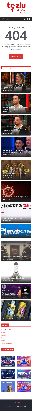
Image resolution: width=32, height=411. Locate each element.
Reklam (3, 341)
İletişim (3, 338)
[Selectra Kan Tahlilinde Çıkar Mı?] (16, 213)
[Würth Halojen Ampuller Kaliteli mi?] (16, 272)
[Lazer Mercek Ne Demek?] (16, 310)
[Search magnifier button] (30, 68)
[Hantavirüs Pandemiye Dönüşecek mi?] (16, 191)
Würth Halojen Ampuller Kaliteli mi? (14, 278)
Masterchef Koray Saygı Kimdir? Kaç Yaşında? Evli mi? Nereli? (14, 130)
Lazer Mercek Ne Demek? (11, 316)
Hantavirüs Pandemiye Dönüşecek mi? (15, 197)
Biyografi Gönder (6, 329)
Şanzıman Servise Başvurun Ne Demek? (15, 257)
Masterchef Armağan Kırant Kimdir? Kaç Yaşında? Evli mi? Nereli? (16, 108)
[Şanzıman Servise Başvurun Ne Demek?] (16, 251)
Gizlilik (3, 332)
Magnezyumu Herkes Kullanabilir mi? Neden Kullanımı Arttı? (15, 174)
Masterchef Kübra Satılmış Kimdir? (14, 150)
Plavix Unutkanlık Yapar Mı (11, 233)
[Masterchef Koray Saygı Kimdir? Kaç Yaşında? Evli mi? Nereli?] (16, 125)
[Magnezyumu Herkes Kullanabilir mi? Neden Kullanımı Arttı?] (16, 170)
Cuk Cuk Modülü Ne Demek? (12, 294)
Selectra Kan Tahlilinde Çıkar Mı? (13, 218)
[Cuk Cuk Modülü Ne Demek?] (16, 291)
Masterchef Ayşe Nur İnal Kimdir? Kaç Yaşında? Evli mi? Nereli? (15, 87)
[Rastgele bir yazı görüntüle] (29, 19)
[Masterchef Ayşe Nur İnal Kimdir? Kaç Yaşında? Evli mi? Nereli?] (16, 82)
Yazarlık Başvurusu (6, 343)
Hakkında (3, 335)
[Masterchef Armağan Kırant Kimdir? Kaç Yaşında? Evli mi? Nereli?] (16, 104)
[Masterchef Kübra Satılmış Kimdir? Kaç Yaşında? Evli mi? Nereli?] (16, 147)
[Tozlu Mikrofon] (3, 19)
